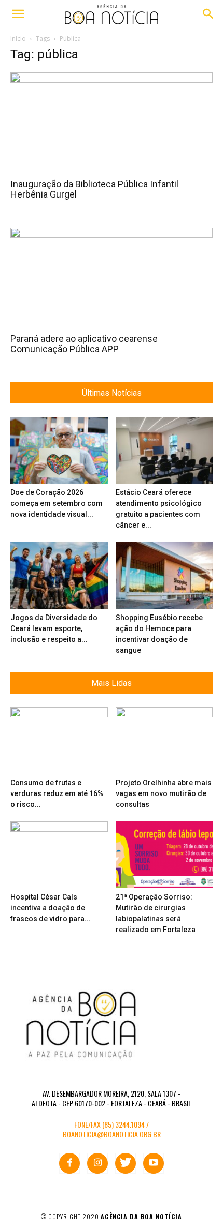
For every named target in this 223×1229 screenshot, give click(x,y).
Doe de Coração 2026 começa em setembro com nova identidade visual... (56, 503)
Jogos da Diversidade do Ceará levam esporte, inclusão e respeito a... (53, 628)
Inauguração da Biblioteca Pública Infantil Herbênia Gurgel (94, 189)
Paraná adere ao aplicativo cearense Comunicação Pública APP (84, 343)
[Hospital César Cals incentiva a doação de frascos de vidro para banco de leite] (59, 854)
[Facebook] (69, 1163)
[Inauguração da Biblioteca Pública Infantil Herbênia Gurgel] (111, 122)
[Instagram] (97, 1163)
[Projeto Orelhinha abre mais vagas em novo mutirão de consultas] (164, 740)
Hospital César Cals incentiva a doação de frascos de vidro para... (50, 908)
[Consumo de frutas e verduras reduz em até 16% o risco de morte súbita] (59, 740)
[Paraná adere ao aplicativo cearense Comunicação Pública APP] (111, 277)
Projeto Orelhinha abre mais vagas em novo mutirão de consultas (164, 793)
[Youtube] (153, 1163)
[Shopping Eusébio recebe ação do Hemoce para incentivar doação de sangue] (164, 575)
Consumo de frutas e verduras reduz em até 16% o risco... (56, 793)
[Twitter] (125, 1163)
